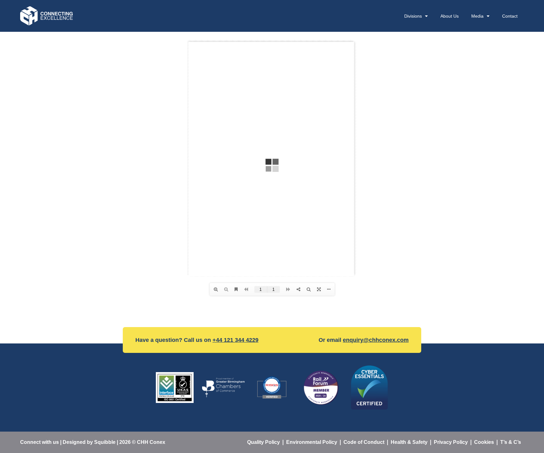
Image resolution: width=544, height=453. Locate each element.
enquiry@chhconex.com (376, 340)
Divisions (413, 16)
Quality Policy (263, 442)
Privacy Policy (451, 442)
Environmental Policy (311, 442)
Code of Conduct (363, 442)
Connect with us (39, 442)
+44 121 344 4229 (235, 340)
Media (477, 16)
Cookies (484, 442)
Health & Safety (409, 442)
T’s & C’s (510, 442)
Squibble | (106, 442)
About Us (449, 16)
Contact (510, 16)
